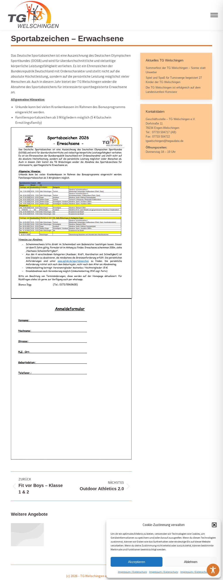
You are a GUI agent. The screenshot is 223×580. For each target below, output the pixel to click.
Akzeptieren (136, 562)
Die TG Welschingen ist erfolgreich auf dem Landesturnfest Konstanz (173, 90)
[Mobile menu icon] (214, 15)
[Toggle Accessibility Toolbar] (213, 570)
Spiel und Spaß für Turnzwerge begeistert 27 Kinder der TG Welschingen (174, 80)
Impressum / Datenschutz (132, 571)
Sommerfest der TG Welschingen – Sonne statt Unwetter (176, 70)
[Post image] (27, 534)
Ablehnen (190, 562)
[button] (214, 525)
